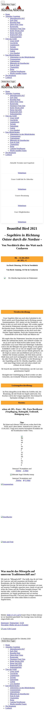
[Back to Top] (3, 2)
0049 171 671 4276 (14, 615)
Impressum (5, 623)
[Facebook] (2, 633)
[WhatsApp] (2, 637)
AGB (22, 623)
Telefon (18, 471)
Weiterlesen (22, 173)
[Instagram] (2, 635)
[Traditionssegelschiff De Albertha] (12, 10)
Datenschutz (14, 623)
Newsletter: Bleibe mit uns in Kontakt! (14, 625)
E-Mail (25, 471)
